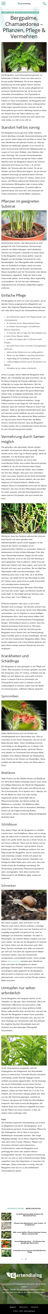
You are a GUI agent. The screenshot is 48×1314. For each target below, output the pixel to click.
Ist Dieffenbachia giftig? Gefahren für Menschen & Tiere (29, 1215)
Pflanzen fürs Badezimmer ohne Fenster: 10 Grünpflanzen (30, 1224)
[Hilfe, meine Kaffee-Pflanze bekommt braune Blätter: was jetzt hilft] (6, 1234)
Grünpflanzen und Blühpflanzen (27, 12)
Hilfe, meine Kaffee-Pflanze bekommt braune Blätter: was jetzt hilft (30, 1233)
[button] (44, 4)
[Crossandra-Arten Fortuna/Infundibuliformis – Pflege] (6, 1253)
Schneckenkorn (14, 961)
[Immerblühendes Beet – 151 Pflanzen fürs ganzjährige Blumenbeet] (6, 1244)
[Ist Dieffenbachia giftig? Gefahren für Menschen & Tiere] (6, 1216)
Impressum (34, 1307)
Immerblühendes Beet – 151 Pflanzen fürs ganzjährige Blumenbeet (30, 1242)
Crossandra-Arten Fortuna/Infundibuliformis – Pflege (30, 1251)
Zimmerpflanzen (7, 9)
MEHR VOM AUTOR (33, 1208)
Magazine (13, 1307)
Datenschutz (23, 1307)
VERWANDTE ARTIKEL (15, 1208)
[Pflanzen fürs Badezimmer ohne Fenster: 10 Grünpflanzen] (6, 1225)
